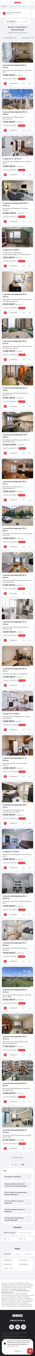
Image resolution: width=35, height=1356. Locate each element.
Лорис (8, 1268)
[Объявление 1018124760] (17, 1036)
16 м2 (6, 1238)
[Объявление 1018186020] (17, 481)
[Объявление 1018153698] (17, 667)
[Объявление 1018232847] (17, 340)
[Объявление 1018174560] (17, 895)
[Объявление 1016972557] (17, 942)
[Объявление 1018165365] (17, 621)
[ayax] (17, 1315)
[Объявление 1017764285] (17, 111)
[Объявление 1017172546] (17, 574)
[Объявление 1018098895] (17, 1129)
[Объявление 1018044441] (17, 157)
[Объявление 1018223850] (17, 387)
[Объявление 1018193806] (17, 293)
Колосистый (25, 1260)
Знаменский (9, 1264)
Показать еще (17, 1157)
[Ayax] (17, 2)
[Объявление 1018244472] (17, 202)
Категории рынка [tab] (25, 1232)
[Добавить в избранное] (23, 83)
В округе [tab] (17, 1254)
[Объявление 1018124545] (17, 1082)
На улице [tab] (27, 1254)
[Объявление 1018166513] (17, 804)
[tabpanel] (17, 1239)
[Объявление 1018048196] (17, 248)
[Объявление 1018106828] (17, 711)
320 (22, 1164)
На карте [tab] (25, 21)
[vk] (11, 1327)
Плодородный (9, 1260)
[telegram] (23, 1327)
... (19, 1164)
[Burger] (32, 2)
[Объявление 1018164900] (17, 757)
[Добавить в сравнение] (29, 83)
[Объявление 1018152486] (17, 989)
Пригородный (25, 1264)
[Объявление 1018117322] (17, 527)
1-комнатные (10, 38)
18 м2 (22, 1238)
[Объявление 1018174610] (17, 849)
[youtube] (17, 1327)
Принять (18, 1351)
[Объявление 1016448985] (17, 434)
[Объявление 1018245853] (17, 64)
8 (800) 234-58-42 (17, 1321)
